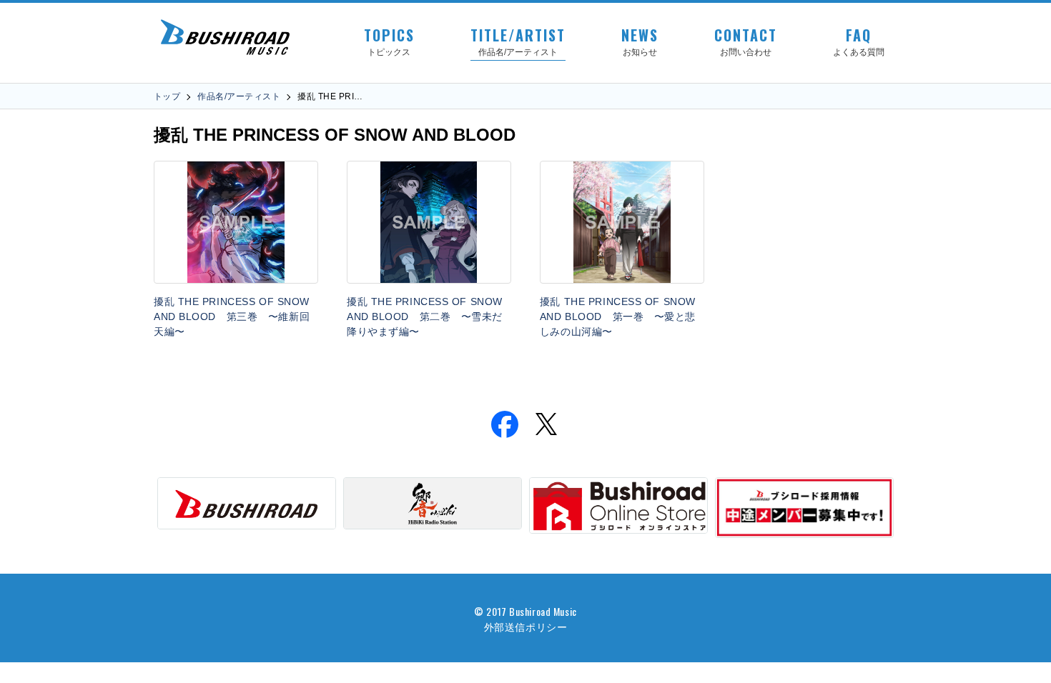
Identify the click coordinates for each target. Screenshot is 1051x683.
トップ (167, 96)
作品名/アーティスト (238, 96)
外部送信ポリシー (525, 626)
